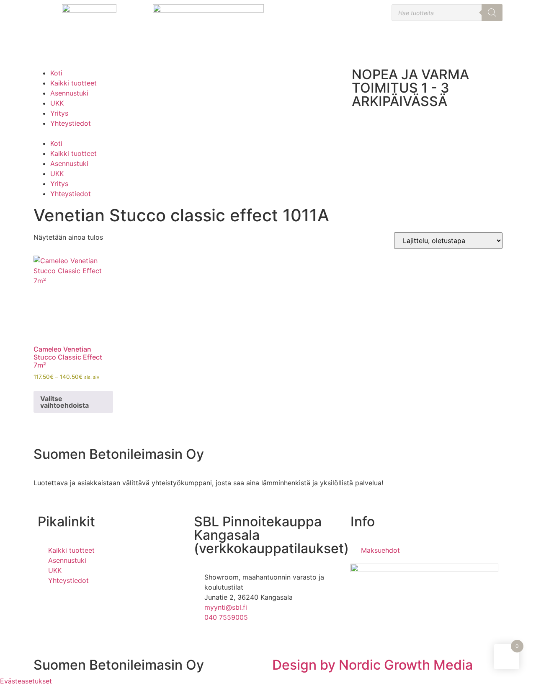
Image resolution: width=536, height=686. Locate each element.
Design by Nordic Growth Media (372, 665)
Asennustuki (69, 93)
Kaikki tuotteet (73, 83)
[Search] (492, 12)
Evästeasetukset (26, 681)
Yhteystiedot (70, 123)
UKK (57, 103)
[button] (109, 133)
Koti (56, 73)
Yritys (59, 113)
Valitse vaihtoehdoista (64, 401)
